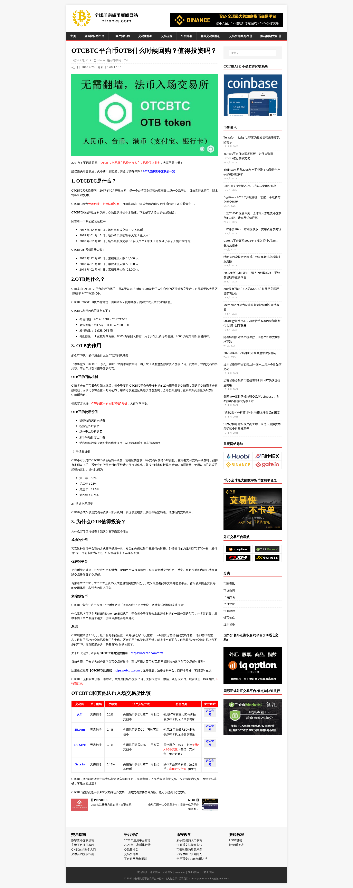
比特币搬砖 (236, 845)
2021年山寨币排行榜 (137, 845)
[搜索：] (252, 52)
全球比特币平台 (94, 36)
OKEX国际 (193, 872)
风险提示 (172, 878)
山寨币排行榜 (121, 36)
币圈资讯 (229, 583)
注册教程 (229, 611)
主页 (73, 36)
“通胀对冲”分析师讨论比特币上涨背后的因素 (251, 412)
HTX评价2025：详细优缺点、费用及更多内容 (252, 229)
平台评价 (229, 604)
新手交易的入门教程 (189, 840)
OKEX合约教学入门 (83, 849)
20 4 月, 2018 (83, 60)
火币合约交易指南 (82, 854)
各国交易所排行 (211, 36)
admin (101, 60)
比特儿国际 (208, 872)
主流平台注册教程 (82, 845)
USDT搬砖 (235, 840)
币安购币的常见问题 (189, 849)
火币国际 (167, 872)
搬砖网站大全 (269, 36)
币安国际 (155, 872)
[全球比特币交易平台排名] (105, 26)
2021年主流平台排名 (137, 840)
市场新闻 (229, 590)
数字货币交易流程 (82, 840)
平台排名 (186, 36)
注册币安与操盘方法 (189, 845)
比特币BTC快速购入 (189, 854)
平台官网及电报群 (135, 859)
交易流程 (166, 36)
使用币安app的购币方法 (192, 859)
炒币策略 (116, 60)
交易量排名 (145, 36)
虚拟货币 (229, 624)
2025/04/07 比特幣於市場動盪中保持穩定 (250, 353)
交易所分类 (131, 854)
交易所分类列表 (239, 36)
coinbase (180, 872)
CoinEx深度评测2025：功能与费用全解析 (249, 186)
